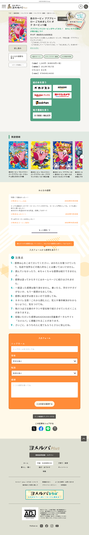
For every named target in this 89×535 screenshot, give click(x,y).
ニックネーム (18, 343)
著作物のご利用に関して (30, 485)
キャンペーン (63, 467)
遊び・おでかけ (44, 467)
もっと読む (43, 230)
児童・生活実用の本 (44, 463)
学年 (13, 355)
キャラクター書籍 (26, 13)
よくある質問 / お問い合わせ (64, 482)
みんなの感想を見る (17, 57)
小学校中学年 (67, 56)
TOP (10, 13)
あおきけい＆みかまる (44, 34)
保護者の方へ (46, 482)
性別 (13, 367)
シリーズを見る (16, 65)
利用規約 (64, 485)
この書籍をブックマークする (45, 416)
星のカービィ (51, 13)
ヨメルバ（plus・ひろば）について (26, 482)
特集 (44, 471)
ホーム (25, 463)
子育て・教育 (63, 463)
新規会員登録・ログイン (45, 455)
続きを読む (34, 48)
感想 (13, 379)
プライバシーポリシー (49, 485)
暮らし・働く (26, 467)
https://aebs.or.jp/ (59, 518)
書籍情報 (16, 13)
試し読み (17, 48)
